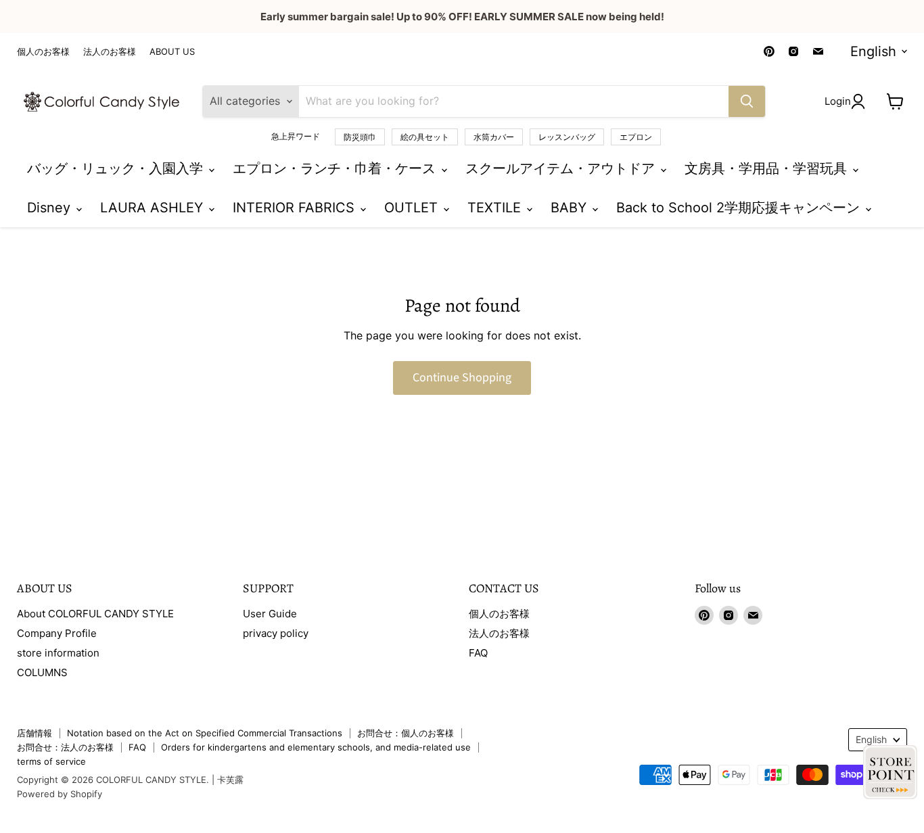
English (873, 51)
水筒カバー (493, 137)
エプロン (636, 137)
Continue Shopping (462, 377)
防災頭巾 (360, 137)
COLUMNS (42, 672)
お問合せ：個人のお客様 (405, 733)
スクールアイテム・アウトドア (562, 168)
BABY (571, 207)
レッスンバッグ (566, 137)
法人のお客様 (109, 52)
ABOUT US (172, 52)
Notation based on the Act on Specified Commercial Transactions (204, 733)
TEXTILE (496, 207)
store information (58, 652)
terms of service (51, 761)
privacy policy (275, 633)
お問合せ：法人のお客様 (65, 747)
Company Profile (57, 633)
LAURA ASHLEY (153, 207)
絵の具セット (424, 137)
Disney (50, 207)
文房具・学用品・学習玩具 (768, 168)
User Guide (270, 613)
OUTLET (413, 207)
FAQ (478, 652)
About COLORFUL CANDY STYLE (95, 613)
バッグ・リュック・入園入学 (117, 168)
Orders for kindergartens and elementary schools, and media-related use (316, 747)
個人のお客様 (43, 52)
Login (838, 101)
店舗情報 (34, 733)
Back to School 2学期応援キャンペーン (740, 207)
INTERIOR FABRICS (296, 207)
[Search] (747, 101)
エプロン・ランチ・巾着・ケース (336, 168)
